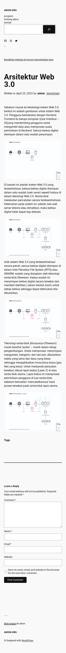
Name (8, 531)
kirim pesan (10, 623)
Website (8, 557)
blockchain (53, 93)
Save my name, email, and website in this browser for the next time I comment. (33, 571)
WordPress (27, 640)
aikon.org (10, 10)
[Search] (49, 29)
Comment (10, 500)
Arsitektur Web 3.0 (29, 80)
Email (7, 544)
